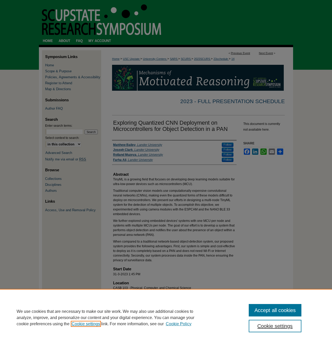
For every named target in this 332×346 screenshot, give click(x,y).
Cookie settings (86, 324)
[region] (166, 317)
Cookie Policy (178, 324)
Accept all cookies (275, 310)
